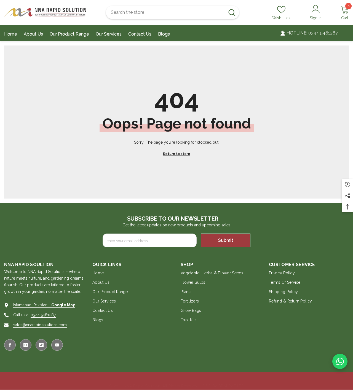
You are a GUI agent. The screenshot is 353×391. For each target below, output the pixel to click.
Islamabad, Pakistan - (44, 305)
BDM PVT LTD (231, 386)
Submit (225, 240)
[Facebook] (10, 345)
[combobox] (165, 12)
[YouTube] (57, 345)
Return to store (176, 154)
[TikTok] (41, 345)
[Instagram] (25, 345)
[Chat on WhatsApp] (339, 361)
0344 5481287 (43, 315)
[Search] (172, 12)
